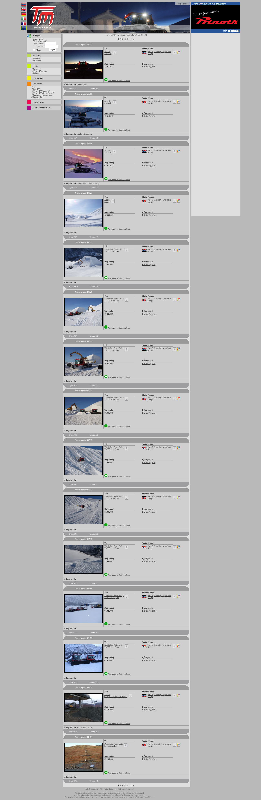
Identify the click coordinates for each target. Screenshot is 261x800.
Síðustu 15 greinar (39, 71)
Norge (150, 54)
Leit (34, 87)
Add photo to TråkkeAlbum (119, 81)
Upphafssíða (37, 59)
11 (132, 39)
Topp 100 (36, 89)
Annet (106, 202)
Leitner (107, 695)
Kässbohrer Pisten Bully (114, 249)
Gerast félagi (38, 39)
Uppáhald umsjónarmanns (42, 95)
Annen (107, 200)
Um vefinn (36, 61)
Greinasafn (36, 73)
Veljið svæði (183, 4)
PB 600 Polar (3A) (111, 251)
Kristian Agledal (148, 67)
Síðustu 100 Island (41, 91)
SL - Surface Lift (110, 746)
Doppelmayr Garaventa (113, 744)
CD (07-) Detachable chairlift (115, 697)
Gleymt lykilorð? (40, 41)
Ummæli (37, 97)
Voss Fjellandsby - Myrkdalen (159, 51)
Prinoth (107, 51)
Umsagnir (36, 69)
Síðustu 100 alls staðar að (43, 93)
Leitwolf (107, 54)
